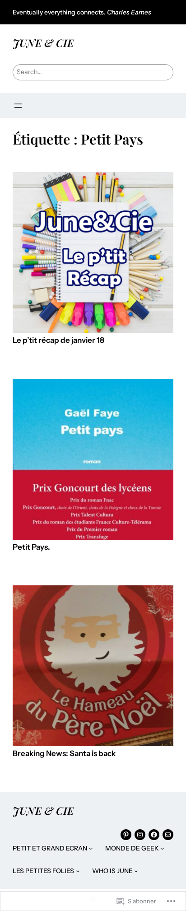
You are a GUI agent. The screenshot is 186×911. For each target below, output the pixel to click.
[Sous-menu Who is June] (136, 871)
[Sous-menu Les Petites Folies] (77, 871)
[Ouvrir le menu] (18, 105)
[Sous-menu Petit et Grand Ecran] (91, 848)
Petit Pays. (31, 547)
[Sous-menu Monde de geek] (162, 848)
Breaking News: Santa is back (64, 753)
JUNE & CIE (43, 43)
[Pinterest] (126, 834)
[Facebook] (154, 834)
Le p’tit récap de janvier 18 (58, 340)
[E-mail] (168, 834)
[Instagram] (140, 834)
